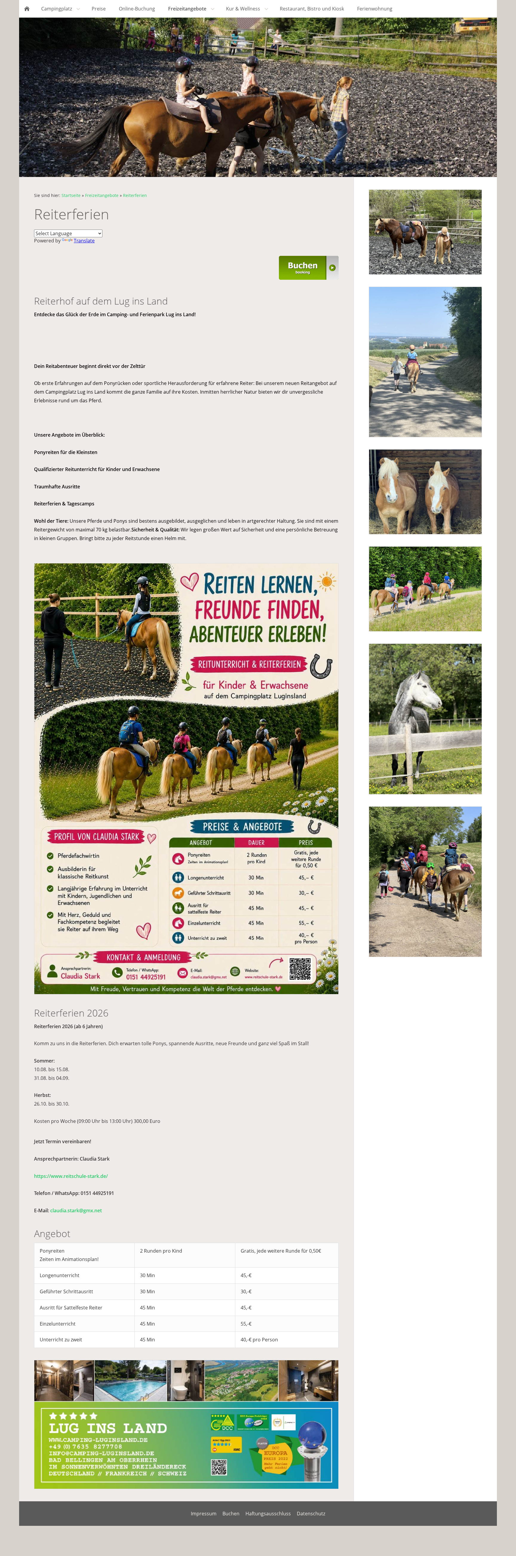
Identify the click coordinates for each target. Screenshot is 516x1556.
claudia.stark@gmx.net (76, 1210)
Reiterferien (135, 195)
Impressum (203, 1513)
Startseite (71, 195)
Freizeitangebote (102, 195)
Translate (84, 240)
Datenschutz (311, 1513)
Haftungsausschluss (268, 1513)
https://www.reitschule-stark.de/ (71, 1176)
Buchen (230, 1513)
